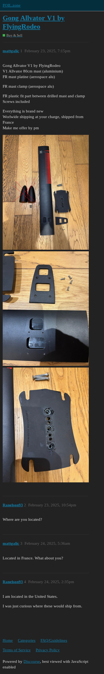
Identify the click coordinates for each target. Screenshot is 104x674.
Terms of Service (17, 650)
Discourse (31, 661)
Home (8, 640)
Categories (26, 640)
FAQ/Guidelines (54, 640)
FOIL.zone (12, 5)
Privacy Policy (48, 650)
